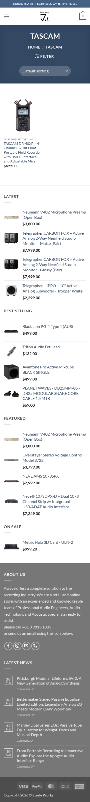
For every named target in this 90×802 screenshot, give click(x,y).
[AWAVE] (45, 16)
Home (34, 47)
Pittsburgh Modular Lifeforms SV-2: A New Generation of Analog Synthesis (49, 680)
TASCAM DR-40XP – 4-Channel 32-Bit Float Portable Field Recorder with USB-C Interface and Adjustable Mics (22, 152)
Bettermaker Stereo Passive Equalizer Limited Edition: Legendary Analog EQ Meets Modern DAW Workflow (49, 704)
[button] (7, 16)
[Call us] (35, 646)
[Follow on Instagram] (17, 646)
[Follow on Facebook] (8, 646)
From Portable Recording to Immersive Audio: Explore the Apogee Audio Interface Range (50, 755)
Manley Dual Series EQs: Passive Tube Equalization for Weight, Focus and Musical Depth (49, 730)
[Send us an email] (26, 646)
